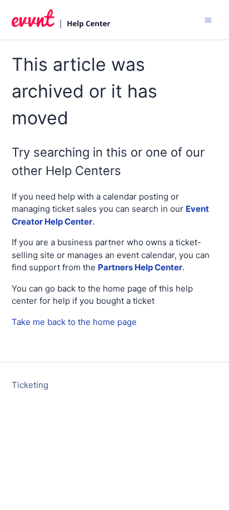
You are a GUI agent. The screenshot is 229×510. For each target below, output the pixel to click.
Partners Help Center (140, 267)
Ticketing (30, 385)
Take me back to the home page (74, 322)
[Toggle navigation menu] (208, 19)
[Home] (61, 25)
